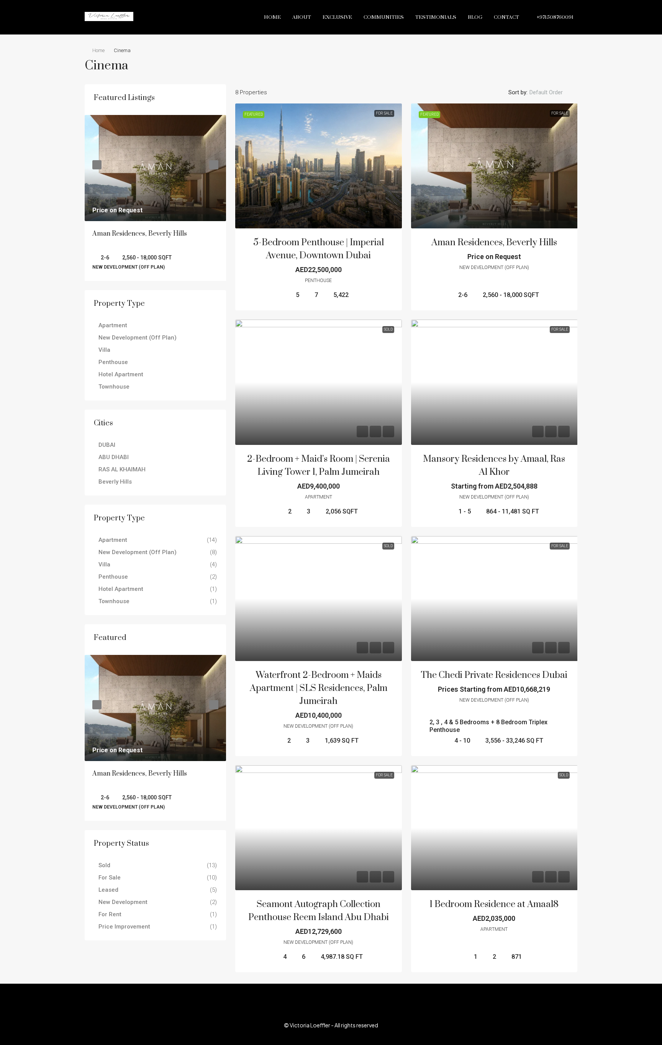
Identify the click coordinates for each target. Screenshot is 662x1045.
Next (213, 164)
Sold (388, 329)
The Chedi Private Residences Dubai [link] (494, 675)
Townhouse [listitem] (113, 386)
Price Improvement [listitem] (124, 926)
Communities (384, 17)
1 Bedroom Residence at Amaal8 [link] (494, 904)
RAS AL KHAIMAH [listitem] (122, 469)
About (301, 17)
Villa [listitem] (104, 349)
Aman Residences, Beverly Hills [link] (494, 242)
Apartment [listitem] (112, 325)
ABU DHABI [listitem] (113, 457)
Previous (97, 164)
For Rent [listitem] (109, 914)
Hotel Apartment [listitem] (120, 374)
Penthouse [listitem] (113, 362)
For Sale (384, 113)
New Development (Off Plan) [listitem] (137, 337)
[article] (155, 198)
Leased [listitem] (108, 889)
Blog (475, 17)
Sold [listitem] (104, 865)
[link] (318, 165)
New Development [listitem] (122, 902)
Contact (506, 17)
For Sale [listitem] (109, 877)
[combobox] (552, 92)
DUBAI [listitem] (106, 444)
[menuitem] (551, 17)
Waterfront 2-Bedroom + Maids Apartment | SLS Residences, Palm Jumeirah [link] (318, 688)
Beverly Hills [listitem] (115, 481)
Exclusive (337, 17)
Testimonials (435, 17)
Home (272, 17)
